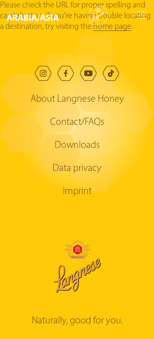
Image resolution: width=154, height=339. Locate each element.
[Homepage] (97, 15)
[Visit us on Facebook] (65, 73)
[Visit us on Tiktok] (111, 73)
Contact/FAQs (77, 122)
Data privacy (77, 168)
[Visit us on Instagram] (43, 73)
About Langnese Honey (77, 99)
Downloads (77, 145)
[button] (35, 18)
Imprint (77, 191)
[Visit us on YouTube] (88, 73)
